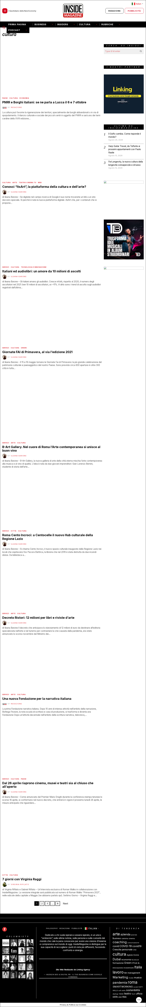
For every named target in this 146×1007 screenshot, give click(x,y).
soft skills (122, 990)
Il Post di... (136, 963)
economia (126, 959)
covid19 (136, 946)
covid (116, 946)
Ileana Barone (19, 192)
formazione (118, 963)
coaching (120, 942)
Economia (24, 98)
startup (115, 994)
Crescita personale (122, 949)
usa (120, 997)
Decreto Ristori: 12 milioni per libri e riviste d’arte (38, 617)
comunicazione (133, 943)
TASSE (121, 994)
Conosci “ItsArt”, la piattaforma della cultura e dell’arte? (44, 187)
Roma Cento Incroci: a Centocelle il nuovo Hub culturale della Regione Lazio (47, 537)
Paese (5, 98)
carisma (124, 938)
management (134, 973)
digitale (130, 955)
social (135, 987)
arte (116, 934)
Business (117, 938)
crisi (134, 950)
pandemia (120, 983)
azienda (125, 934)
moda (131, 978)
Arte (14, 182)
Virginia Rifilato (20, 884)
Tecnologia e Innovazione (33, 267)
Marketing (120, 977)
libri (125, 973)
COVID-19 (125, 946)
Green (24, 348)
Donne (136, 955)
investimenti (128, 968)
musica (137, 977)
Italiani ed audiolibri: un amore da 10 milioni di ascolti (41, 271)
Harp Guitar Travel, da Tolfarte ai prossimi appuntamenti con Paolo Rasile (124, 149)
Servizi (5, 267)
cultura (119, 954)
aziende (134, 935)
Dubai (117, 959)
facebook (135, 960)
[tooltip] (4, 929)
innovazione (118, 968)
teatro (127, 993)
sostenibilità (133, 990)
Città (13, 531)
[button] (141, 51)
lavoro (118, 972)
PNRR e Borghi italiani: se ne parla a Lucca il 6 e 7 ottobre (44, 102)
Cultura (13, 98)
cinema (132, 938)
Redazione (16, 107)
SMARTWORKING (123, 986)
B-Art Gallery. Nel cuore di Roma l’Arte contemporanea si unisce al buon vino (51, 448)
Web (40, 182)
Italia (138, 967)
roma (132, 982)
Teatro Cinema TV (27, 182)
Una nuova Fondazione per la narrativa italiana (36, 698)
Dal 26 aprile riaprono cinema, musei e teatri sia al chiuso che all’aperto (47, 785)
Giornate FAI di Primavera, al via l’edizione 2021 (37, 352)
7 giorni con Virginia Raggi (21, 879)
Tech (133, 994)
